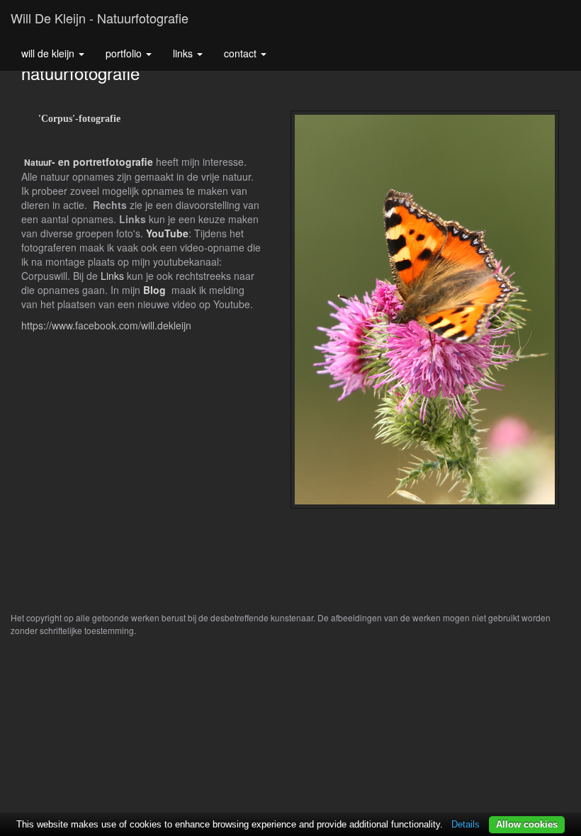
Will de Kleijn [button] (49, 53)
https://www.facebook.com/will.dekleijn (106, 325)
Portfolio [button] (125, 53)
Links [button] (184, 53)
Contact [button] (241, 53)
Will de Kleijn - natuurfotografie (99, 18)
